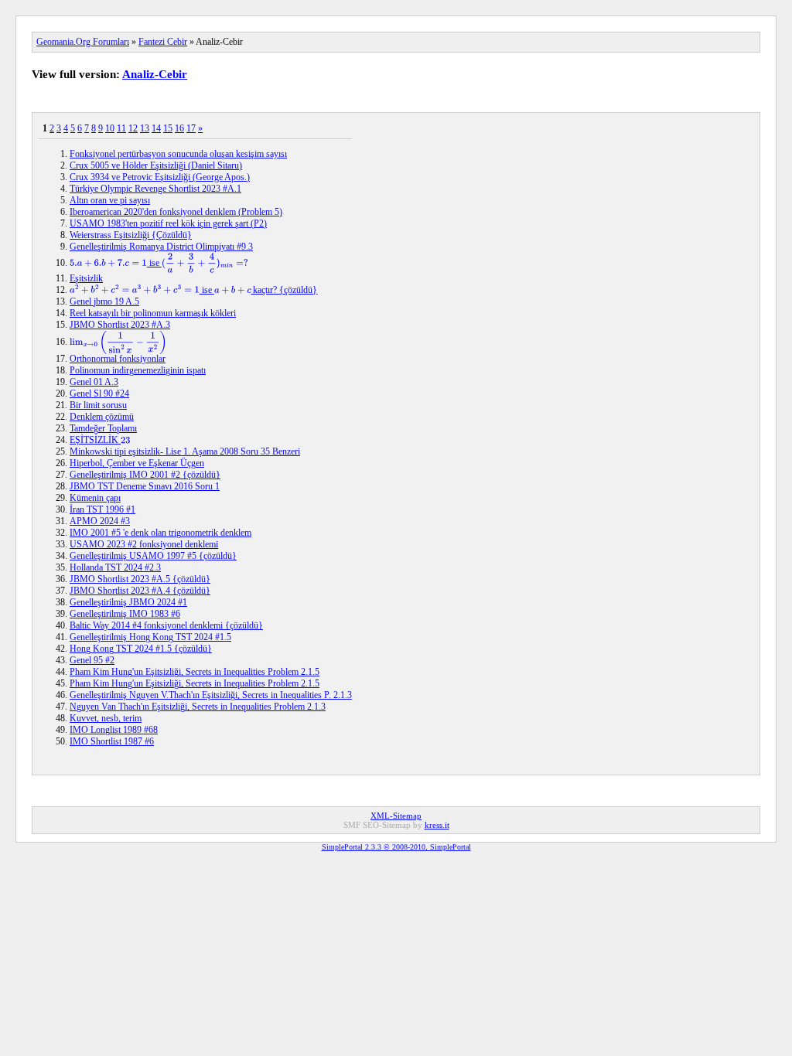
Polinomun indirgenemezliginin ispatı (138, 370)
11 (121, 128)
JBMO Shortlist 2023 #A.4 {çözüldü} (140, 590)
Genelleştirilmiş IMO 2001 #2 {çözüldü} (145, 474)
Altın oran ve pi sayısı (110, 200)
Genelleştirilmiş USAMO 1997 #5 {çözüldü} (153, 555)
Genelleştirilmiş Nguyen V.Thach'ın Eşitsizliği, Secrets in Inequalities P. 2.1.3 (211, 695)
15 (167, 128)
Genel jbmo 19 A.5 (104, 301)
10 (109, 128)
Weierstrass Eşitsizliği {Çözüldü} (131, 235)
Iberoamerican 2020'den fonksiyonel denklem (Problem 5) (176, 211)
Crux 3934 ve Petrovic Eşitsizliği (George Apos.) (160, 177)
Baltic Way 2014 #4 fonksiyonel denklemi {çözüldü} (166, 625)
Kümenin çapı (95, 497)
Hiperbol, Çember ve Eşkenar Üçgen (137, 463)
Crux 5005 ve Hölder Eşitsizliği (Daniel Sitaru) (156, 165)
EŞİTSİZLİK (100, 439)
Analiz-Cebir (154, 74)
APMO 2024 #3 (100, 521)
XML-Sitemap (396, 815)
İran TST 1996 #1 (102, 509)
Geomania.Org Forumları (82, 41)
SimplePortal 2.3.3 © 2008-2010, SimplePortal (396, 847)
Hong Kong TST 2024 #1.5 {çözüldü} (141, 648)
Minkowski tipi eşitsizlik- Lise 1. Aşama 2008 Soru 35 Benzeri (185, 451)
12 (133, 128)
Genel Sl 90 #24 (99, 393)
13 (144, 128)
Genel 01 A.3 (94, 381)
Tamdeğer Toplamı (103, 428)
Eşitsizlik (86, 278)
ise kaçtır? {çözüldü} (193, 289)
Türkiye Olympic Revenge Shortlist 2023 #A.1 (155, 188)
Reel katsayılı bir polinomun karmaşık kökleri (153, 313)
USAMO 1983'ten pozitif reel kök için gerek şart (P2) (168, 223)
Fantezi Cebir (162, 41)
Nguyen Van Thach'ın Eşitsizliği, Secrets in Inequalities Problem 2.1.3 (198, 706)
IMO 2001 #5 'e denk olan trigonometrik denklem (160, 532)
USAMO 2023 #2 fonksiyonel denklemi (144, 544)
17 (191, 128)
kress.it (437, 824)
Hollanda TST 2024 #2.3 (115, 567)
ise (152, 262)
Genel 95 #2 (92, 660)
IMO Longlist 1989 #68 (114, 729)
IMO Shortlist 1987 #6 (112, 741)
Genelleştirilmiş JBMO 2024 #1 (128, 602)
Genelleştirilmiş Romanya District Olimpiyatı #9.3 (161, 246)
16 (179, 128)
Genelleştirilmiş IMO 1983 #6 (125, 613)
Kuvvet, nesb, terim (106, 718)
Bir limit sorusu (98, 405)
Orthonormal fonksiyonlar (118, 358)
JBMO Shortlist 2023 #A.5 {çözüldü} (140, 579)
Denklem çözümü (102, 416)
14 (156, 128)
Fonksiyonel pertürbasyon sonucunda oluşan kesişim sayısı (178, 153)
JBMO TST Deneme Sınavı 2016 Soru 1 (145, 486)
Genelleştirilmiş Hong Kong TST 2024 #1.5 (150, 637)
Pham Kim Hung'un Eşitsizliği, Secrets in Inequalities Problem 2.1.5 (194, 671)
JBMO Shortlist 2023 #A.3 (120, 324)
